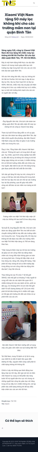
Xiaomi (7, 404)
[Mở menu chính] (33, 3)
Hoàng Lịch (15, 37)
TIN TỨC (13, 401)
